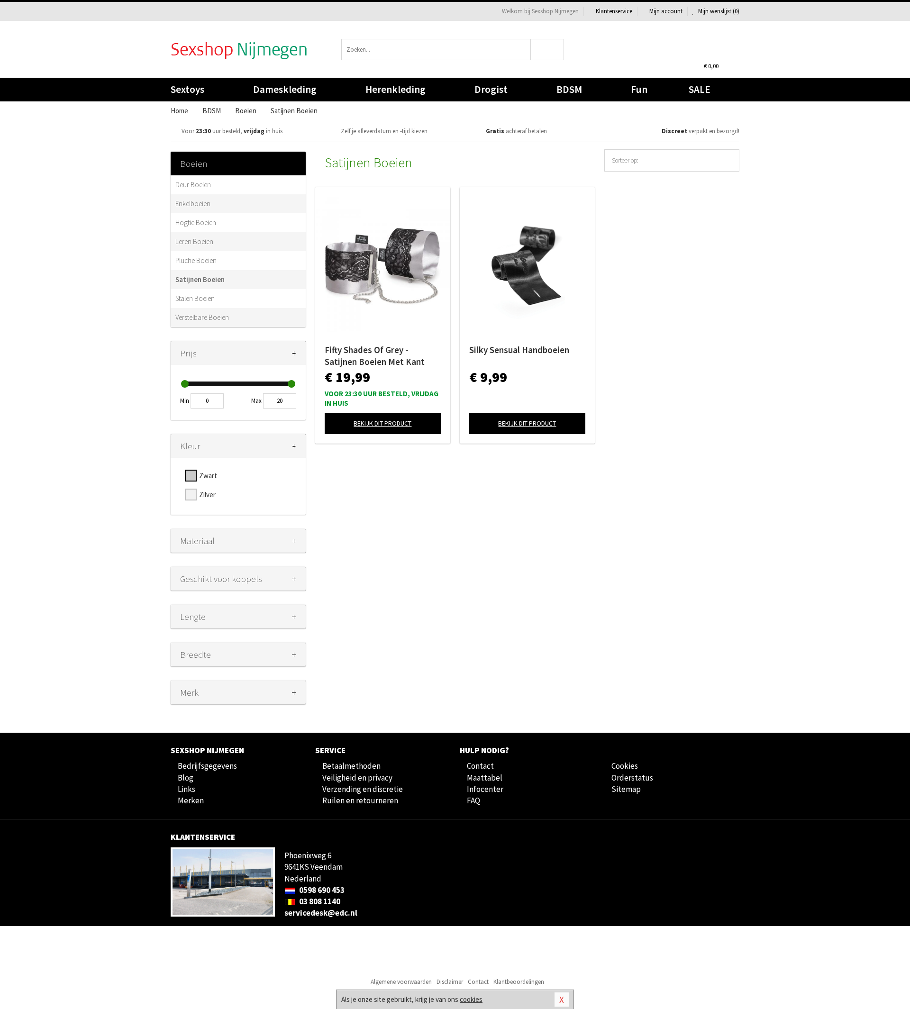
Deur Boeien (193, 184)
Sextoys (187, 89)
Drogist (491, 89)
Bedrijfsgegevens (207, 766)
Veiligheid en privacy (357, 778)
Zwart (208, 475)
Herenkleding (395, 89)
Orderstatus (632, 778)
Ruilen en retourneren (360, 800)
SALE (699, 89)
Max (256, 401)
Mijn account (665, 11)
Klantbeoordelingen (518, 982)
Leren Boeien (194, 241)
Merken (191, 800)
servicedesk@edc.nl (320, 913)
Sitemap (626, 789)
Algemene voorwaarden (401, 982)
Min (184, 401)
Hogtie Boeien (195, 222)
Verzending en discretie (362, 789)
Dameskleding (285, 89)
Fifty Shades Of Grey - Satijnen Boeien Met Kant (375, 355)
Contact (480, 766)
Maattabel (484, 778)
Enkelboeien (192, 203)
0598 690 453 (321, 890)
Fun (639, 89)
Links (186, 789)
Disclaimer (450, 982)
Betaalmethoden (351, 766)
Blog (185, 778)
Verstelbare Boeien (202, 317)
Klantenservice (614, 11)
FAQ (473, 800)
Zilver (207, 494)
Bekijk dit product (382, 423)
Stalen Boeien (195, 298)
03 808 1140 (319, 901)
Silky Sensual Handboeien (519, 349)
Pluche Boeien (196, 260)
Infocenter (485, 789)
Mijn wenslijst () (718, 11)
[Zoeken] (547, 49)
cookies (471, 999)
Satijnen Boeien (200, 279)
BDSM (569, 89)
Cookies (624, 766)
